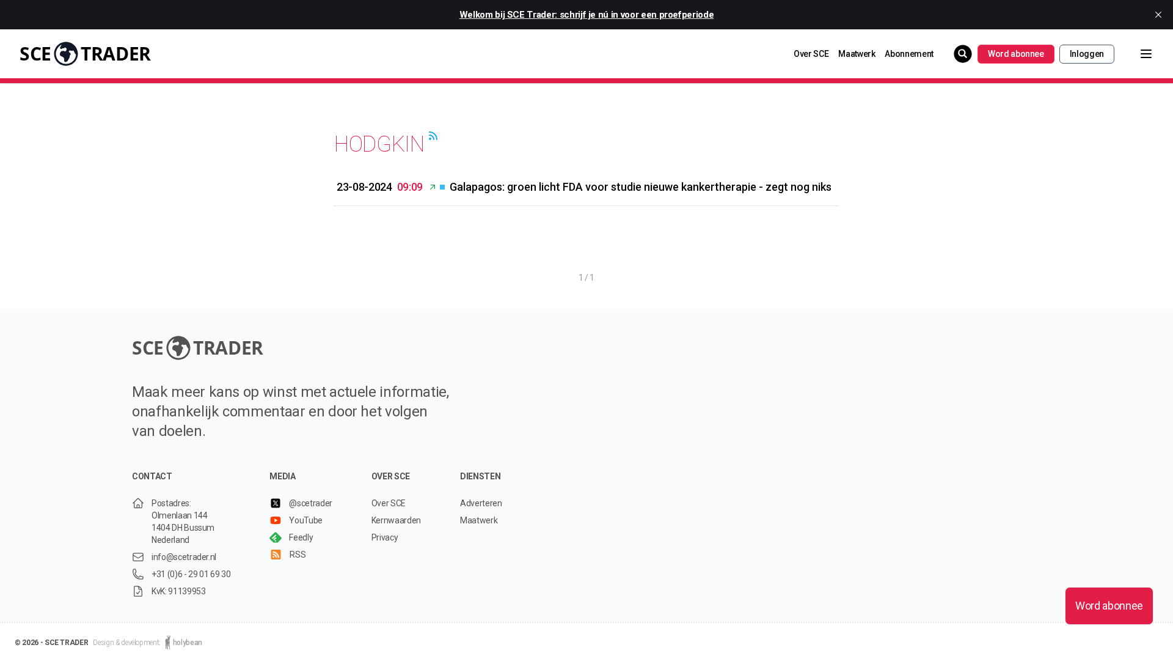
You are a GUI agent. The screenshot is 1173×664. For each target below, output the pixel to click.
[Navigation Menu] (1136, 53)
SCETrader (85, 53)
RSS (297, 554)
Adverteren (481, 503)
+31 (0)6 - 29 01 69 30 (191, 574)
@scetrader (310, 503)
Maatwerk (856, 54)
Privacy (384, 537)
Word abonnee (1016, 54)
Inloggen (1087, 54)
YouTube (306, 520)
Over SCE (811, 54)
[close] (1158, 14)
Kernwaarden (396, 520)
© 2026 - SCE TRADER (51, 642)
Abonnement (909, 54)
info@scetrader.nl (184, 557)
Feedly (301, 537)
